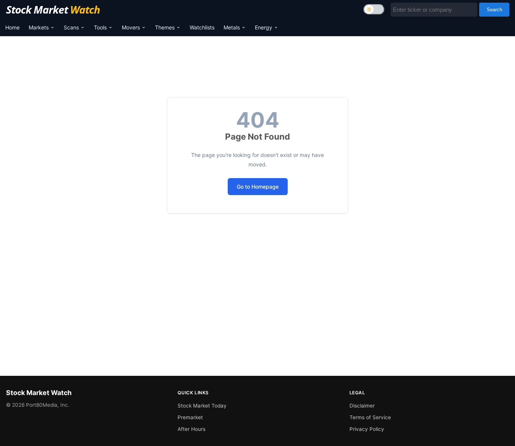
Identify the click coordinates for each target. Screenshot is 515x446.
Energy (263, 27)
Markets (39, 27)
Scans (71, 27)
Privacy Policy (366, 429)
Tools (100, 27)
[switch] (374, 9)
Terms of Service (370, 417)
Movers (131, 27)
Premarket (190, 417)
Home (12, 27)
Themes (165, 27)
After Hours (191, 429)
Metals (232, 27)
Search (494, 9)
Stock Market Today (202, 406)
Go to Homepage (258, 186)
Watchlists (202, 27)
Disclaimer (362, 406)
